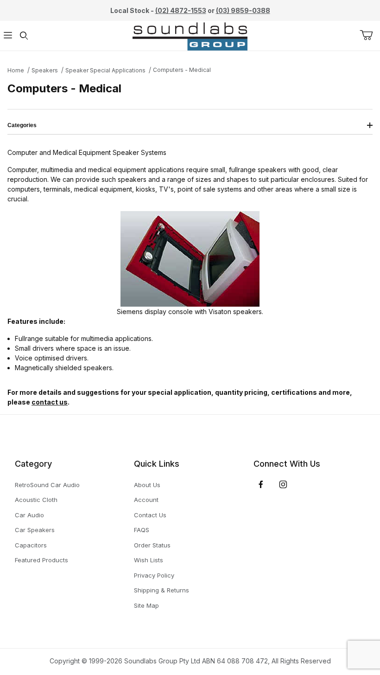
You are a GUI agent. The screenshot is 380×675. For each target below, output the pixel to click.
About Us (147, 485)
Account (146, 499)
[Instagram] (283, 484)
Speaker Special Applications (105, 70)
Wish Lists (148, 560)
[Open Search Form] (24, 36)
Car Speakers (35, 530)
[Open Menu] (8, 36)
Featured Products (41, 560)
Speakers (45, 70)
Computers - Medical (182, 69)
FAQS (141, 530)
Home (15, 70)
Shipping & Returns (161, 590)
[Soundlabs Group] (190, 35)
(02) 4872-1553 (180, 10)
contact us (50, 402)
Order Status (152, 545)
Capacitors (31, 545)
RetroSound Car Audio (47, 485)
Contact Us (150, 515)
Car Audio (29, 515)
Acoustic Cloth (36, 499)
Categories (22, 125)
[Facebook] (260, 484)
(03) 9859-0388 (243, 10)
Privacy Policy (154, 575)
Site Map (146, 605)
